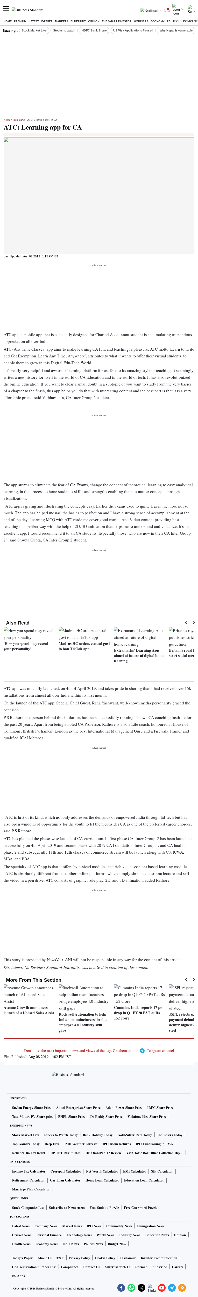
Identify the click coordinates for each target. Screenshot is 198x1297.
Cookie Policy (105, 1257)
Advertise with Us (117, 1266)
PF (168, 21)
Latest (34, 21)
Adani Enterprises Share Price (78, 1107)
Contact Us (91, 1266)
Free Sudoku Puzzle (104, 1207)
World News (105, 1234)
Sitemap (141, 1266)
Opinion (93, 21)
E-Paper (47, 21)
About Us (44, 1257)
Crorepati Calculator (65, 1171)
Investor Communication (159, 1257)
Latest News (20, 1225)
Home (8, 21)
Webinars (141, 21)
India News (19, 119)
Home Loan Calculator (102, 1180)
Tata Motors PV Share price (32, 1116)
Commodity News (119, 1225)
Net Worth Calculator (102, 1171)
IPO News (94, 1225)
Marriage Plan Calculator (31, 1189)
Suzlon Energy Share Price (31, 1107)
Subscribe (160, 1266)
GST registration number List (34, 1266)
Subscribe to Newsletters (67, 1207)
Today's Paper (22, 1257)
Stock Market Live (34, 30)
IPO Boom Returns (117, 1143)
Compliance (69, 1266)
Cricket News (21, 1234)
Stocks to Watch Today (61, 1134)
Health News (21, 1243)
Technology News (79, 1234)
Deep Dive (52, 1143)
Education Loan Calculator (144, 1180)
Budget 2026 (117, 1243)
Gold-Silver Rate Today (135, 1134)
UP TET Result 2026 (65, 1152)
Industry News (129, 1234)
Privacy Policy (79, 1257)
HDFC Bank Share (94, 30)
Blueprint (78, 21)
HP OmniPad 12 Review (103, 1152)
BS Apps (18, 1275)
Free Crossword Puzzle (140, 1207)
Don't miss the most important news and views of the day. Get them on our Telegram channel (99, 1050)
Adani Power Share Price (124, 1107)
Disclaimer (128, 1257)
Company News (46, 1225)
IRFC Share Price (160, 1107)
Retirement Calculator (28, 1180)
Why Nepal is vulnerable (176, 30)
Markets (61, 21)
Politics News (93, 1243)
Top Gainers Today (26, 1143)
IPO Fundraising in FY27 (154, 1143)
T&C (60, 1257)
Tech (177, 21)
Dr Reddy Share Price (106, 1116)
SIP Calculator (162, 1171)
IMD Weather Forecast (81, 1143)
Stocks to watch (64, 30)
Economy (157, 21)
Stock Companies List (28, 1207)
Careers (177, 1266)
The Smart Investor (117, 21)
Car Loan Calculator (65, 1180)
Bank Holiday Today (98, 1134)
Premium (20, 21)
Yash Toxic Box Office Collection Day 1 (154, 1152)
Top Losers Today (169, 1134)
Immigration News (150, 1225)
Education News (157, 1234)
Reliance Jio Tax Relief (28, 1152)
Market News (72, 1225)
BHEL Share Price (71, 1116)
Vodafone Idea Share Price (146, 1116)
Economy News (46, 1243)
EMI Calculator (134, 1171)
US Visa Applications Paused (133, 30)
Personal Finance (49, 1234)
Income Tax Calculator (28, 1171)
